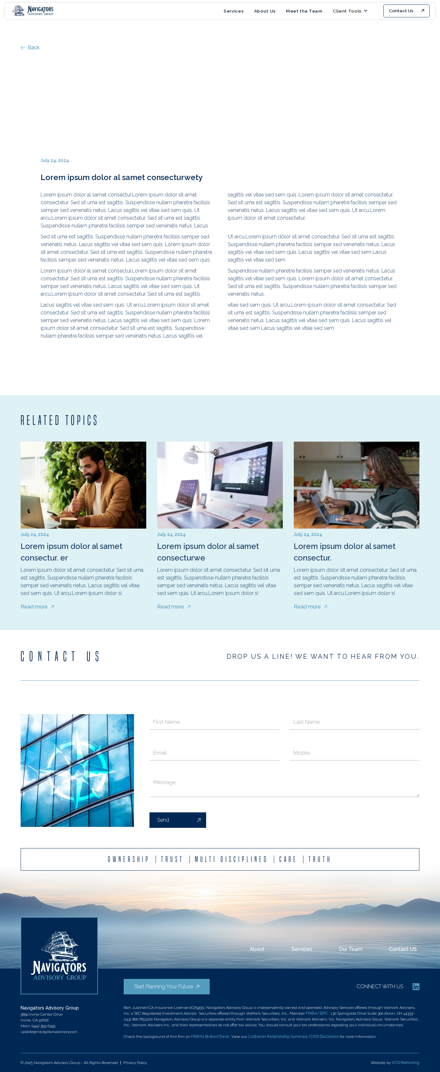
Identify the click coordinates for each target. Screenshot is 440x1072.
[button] (350, 11)
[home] (32, 11)
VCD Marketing (405, 1062)
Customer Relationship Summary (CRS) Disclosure (293, 1036)
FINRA (311, 1013)
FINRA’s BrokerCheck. (211, 1036)
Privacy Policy (135, 1062)
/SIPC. (323, 1013)
